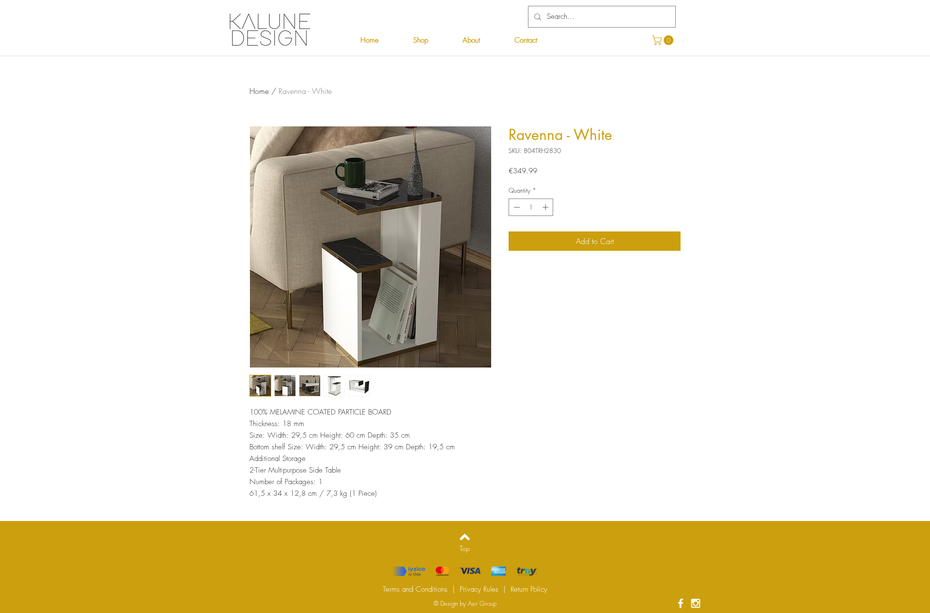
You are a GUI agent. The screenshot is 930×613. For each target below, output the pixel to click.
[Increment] (546, 207)
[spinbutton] (531, 207)
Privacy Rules (479, 589)
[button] (664, 40)
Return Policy (529, 589)
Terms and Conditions (415, 589)
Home (259, 91)
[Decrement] (516, 207)
